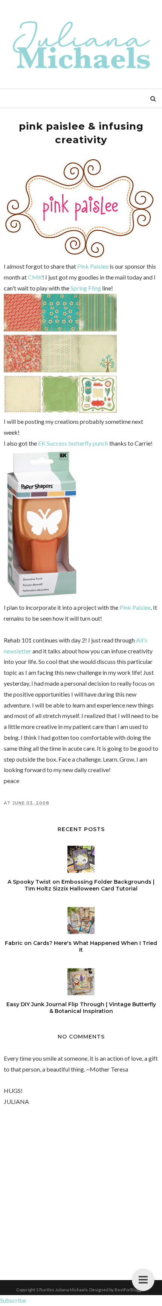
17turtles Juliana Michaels (62, 1289)
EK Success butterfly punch (73, 443)
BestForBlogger (130, 1289)
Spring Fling (85, 288)
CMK (35, 277)
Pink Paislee (93, 266)
